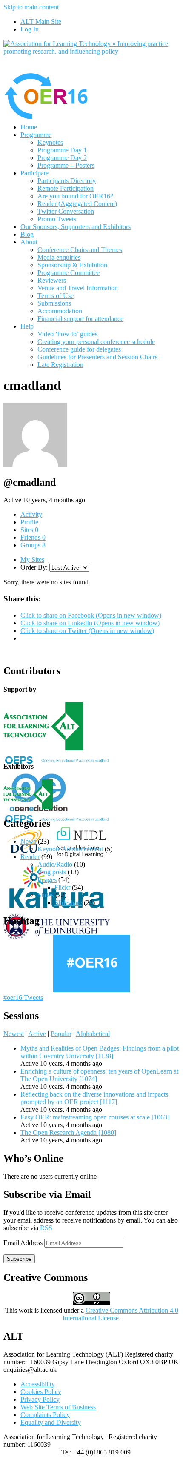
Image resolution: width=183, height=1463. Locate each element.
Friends (33, 537)
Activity (31, 514)
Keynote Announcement (70, 849)
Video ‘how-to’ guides (67, 334)
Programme (35, 134)
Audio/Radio (54, 864)
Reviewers (51, 280)
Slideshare (68, 902)
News (28, 841)
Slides (45, 895)
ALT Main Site (40, 21)
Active (37, 1033)
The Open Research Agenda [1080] (68, 1132)
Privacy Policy (40, 1399)
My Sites (32, 559)
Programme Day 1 (62, 150)
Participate (34, 173)
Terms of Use (55, 295)
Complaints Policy (45, 1414)
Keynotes (50, 142)
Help (27, 326)
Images (47, 879)
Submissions (54, 303)
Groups (33, 545)
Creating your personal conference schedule (96, 341)
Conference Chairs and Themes (79, 249)
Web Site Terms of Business (58, 1407)
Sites (29, 529)
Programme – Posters (65, 165)
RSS (46, 1227)
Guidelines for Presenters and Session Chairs (97, 357)
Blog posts (51, 872)
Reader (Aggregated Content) (77, 203)
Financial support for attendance (80, 318)
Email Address (23, 1242)
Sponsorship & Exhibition (72, 265)
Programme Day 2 (62, 157)
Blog (27, 234)
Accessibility (37, 1384)
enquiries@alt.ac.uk (30, 1452)
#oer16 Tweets (23, 997)
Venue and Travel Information (77, 288)
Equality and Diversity (50, 1422)
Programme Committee (68, 272)
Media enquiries (58, 257)
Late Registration (60, 364)
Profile (29, 522)
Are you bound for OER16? (75, 196)
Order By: (34, 567)
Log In (29, 29)
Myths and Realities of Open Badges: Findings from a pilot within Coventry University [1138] (99, 1052)
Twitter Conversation (65, 211)
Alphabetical (93, 1033)
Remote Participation (65, 188)
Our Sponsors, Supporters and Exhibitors (75, 226)
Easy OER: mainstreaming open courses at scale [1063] (94, 1117)
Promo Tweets (56, 219)
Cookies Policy (40, 1391)
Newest (13, 1033)
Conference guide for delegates (79, 349)
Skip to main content (31, 7)
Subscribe (19, 1259)
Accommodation (59, 311)
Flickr (62, 887)
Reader (30, 856)
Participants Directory (66, 180)
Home (28, 127)
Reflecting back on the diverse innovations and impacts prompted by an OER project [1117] (94, 1098)
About (28, 242)
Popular (61, 1033)
